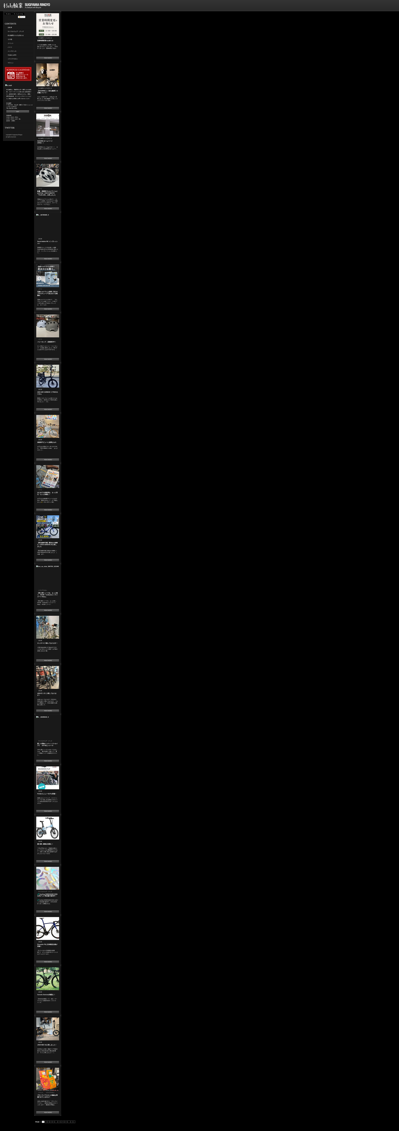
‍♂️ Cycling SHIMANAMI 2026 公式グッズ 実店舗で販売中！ (47, 895)
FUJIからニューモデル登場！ (47, 794)
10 (59, 1122)
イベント (11, 43)
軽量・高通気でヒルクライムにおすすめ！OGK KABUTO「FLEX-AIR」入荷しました (47, 193)
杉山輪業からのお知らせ (16, 35)
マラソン (11, 63)
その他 (10, 39)
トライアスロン (13, 59)
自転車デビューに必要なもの (46, 442)
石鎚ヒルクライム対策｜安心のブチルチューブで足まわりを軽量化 (47, 293)
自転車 (10, 27)
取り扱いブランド (73, 6)
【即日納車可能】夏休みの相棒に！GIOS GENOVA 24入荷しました (47, 544)
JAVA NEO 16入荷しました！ (47, 1045)
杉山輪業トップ (60, 6)
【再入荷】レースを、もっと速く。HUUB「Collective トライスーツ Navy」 (47, 594)
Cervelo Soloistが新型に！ (46, 994)
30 (66, 1122)
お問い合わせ (101, 6)
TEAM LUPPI (12, 55)
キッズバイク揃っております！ (47, 643)
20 (62, 1122)
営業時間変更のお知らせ (45, 40)
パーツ (10, 47)
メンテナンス (12, 51)
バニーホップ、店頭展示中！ (46, 342)
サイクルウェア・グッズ (16, 31)
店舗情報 (88, 6)
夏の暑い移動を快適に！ (45, 844)
